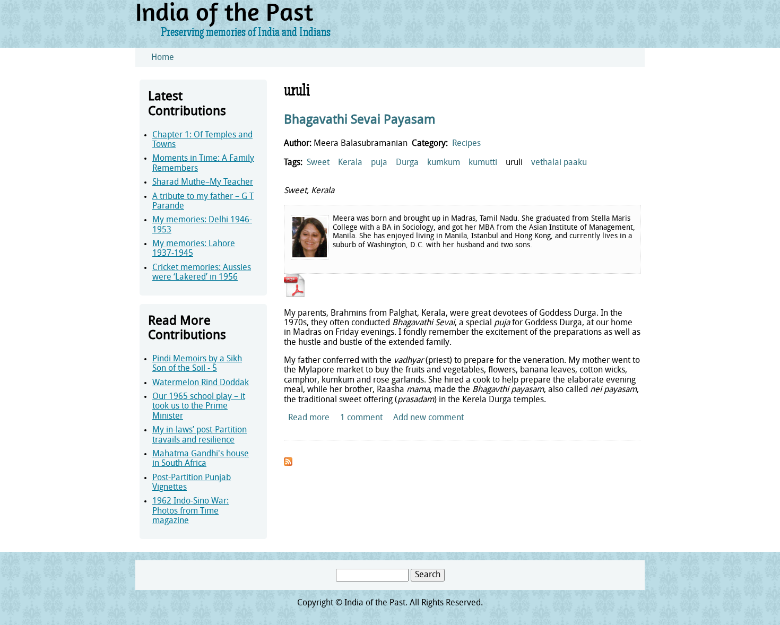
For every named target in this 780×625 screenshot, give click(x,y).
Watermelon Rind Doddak (200, 383)
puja (379, 163)
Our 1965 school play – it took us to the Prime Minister (198, 407)
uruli (514, 163)
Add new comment (428, 418)
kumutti (483, 163)
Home (162, 58)
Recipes (466, 144)
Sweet (318, 163)
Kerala (350, 163)
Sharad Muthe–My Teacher (202, 182)
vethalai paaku (559, 163)
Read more (309, 418)
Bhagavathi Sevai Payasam (360, 120)
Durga (407, 163)
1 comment (361, 418)
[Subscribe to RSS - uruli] (288, 463)
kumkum (443, 163)
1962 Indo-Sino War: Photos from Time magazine (190, 511)
